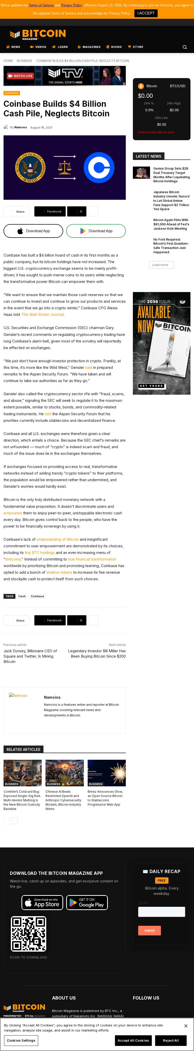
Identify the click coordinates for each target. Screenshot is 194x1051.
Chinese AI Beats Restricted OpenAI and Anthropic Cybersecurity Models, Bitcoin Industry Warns (63, 800)
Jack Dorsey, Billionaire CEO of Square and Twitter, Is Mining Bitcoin (30, 656)
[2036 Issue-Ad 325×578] (161, 343)
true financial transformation (92, 559)
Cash (22, 596)
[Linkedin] (180, 22)
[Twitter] (159, 22)
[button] (184, 47)
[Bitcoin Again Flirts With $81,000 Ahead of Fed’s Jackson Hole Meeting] (141, 224)
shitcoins (13, 559)
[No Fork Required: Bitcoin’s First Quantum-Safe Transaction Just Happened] (141, 244)
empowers (13, 513)
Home (8, 61)
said (88, 367)
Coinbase (37, 596)
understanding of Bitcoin (58, 539)
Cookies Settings (21, 1040)
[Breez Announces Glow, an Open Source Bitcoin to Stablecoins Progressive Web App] (107, 773)
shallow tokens (59, 572)
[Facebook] (152, 22)
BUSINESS (24, 61)
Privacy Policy (71, 5)
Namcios (20, 127)
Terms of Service (41, 5)
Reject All (171, 1040)
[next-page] (15, 821)
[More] (93, 211)
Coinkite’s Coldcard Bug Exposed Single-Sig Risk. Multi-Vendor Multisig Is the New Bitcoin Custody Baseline (22, 800)
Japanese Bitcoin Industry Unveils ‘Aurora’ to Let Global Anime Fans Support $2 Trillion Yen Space (171, 200)
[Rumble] (174, 22)
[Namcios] (7, 127)
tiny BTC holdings (40, 552)
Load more (160, 265)
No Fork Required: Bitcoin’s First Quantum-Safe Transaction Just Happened (171, 246)
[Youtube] (166, 22)
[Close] (185, 1025)
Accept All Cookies (133, 1040)
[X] (46, 723)
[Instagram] (187, 22)
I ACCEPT (146, 13)
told (48, 413)
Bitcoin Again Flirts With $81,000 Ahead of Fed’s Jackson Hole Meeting (171, 224)
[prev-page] (7, 821)
